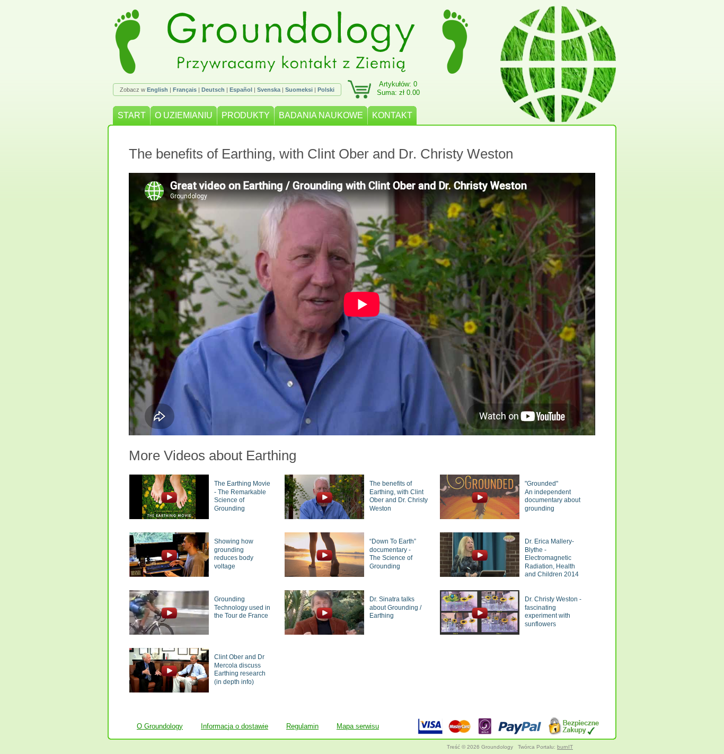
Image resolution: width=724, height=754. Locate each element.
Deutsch (213, 89)
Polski (325, 89)
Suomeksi (299, 89)
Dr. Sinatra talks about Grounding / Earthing (395, 607)
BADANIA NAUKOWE (321, 115)
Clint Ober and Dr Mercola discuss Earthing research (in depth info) (240, 669)
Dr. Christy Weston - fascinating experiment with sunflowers (553, 611)
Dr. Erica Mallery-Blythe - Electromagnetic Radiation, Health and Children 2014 (552, 558)
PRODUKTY (246, 115)
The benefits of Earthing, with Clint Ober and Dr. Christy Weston (398, 496)
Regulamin (302, 726)
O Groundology (160, 726)
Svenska (268, 89)
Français (185, 89)
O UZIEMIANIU (184, 115)
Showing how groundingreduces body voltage (233, 554)
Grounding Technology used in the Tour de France (242, 607)
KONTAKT (392, 115)
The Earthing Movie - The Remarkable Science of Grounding (242, 496)
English (157, 89)
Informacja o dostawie (234, 726)
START (132, 115)
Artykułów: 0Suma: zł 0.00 (398, 88)
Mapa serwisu (358, 726)
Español (240, 89)
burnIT (565, 747)
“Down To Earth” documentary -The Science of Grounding (392, 554)
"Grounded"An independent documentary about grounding (552, 496)
